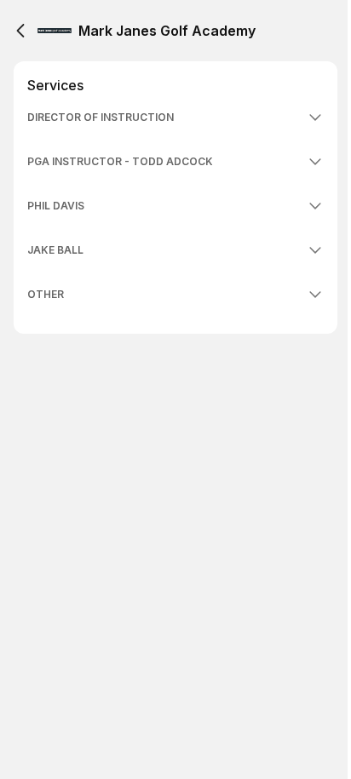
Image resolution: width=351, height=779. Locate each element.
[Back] (20, 30)
